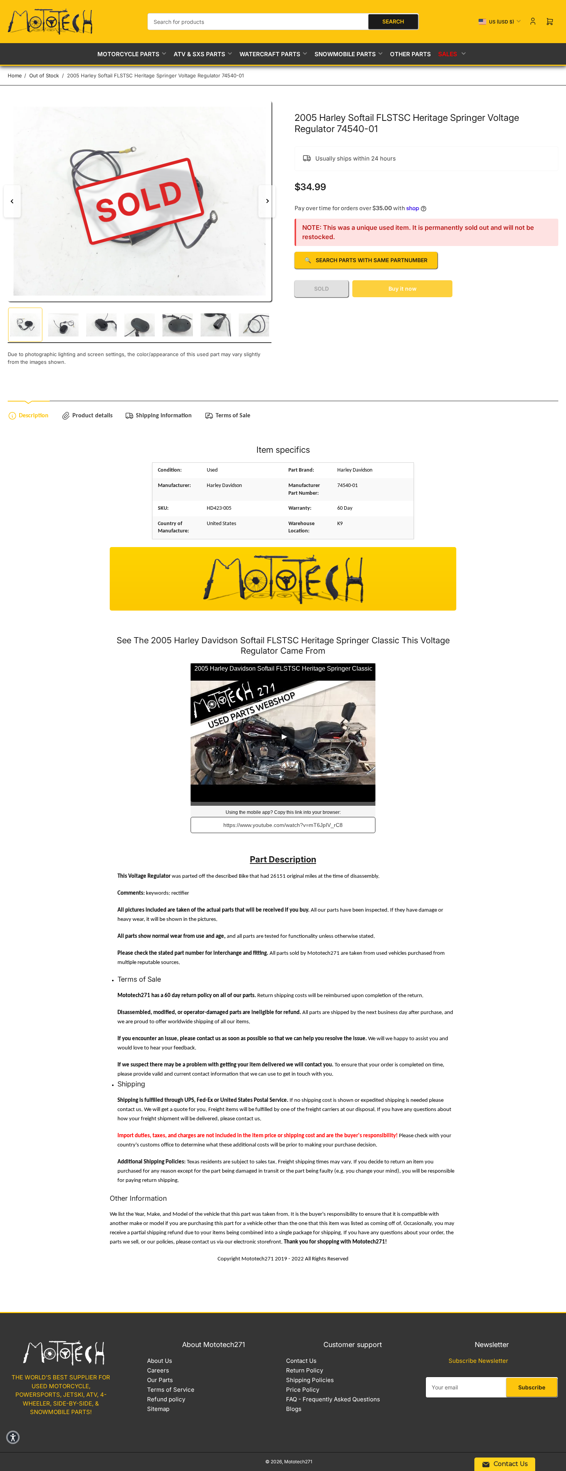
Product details (92, 416)
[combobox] (283, 21)
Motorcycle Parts (128, 54)
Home (15, 75)
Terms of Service (170, 1389)
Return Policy (304, 1370)
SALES (448, 54)
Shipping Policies (310, 1380)
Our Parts (160, 1380)
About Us (159, 1360)
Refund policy (166, 1399)
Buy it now (402, 288)
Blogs (293, 1408)
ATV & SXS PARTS (199, 54)
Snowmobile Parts (345, 54)
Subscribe (531, 1387)
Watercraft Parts (269, 54)
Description (34, 416)
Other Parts (410, 54)
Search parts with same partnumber (366, 260)
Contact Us (301, 1360)
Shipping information (164, 416)
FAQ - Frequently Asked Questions (333, 1399)
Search (393, 21)
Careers (158, 1370)
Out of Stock (44, 75)
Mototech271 (298, 1461)
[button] (13, 1437)
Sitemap (158, 1408)
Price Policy (302, 1389)
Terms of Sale (233, 416)
